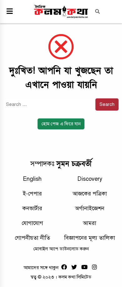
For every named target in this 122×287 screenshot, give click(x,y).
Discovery (89, 178)
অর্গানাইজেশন (89, 208)
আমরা (89, 223)
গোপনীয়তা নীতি (32, 237)
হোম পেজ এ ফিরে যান (61, 124)
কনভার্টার (32, 208)
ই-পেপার (32, 193)
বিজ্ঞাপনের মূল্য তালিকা (89, 237)
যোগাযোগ (32, 223)
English (32, 178)
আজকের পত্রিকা (90, 193)
